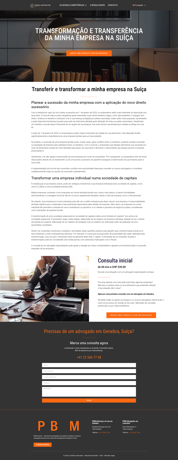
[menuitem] (139, 5)
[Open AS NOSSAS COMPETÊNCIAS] (86, 5)
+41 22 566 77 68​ (89, 357)
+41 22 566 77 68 (104, 432)
